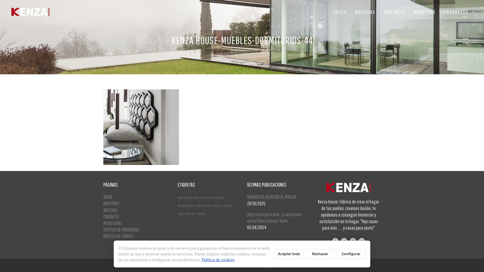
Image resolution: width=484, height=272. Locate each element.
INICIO (107, 197)
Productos (221, 50)
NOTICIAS (110, 210)
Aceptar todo (289, 254)
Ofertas (190, 214)
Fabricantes (204, 206)
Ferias (218, 206)
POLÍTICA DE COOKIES (118, 236)
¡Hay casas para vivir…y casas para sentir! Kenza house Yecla (274, 217)
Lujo (181, 214)
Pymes (201, 214)
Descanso (200, 197)
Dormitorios (186, 206)
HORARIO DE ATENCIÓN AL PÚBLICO (271, 197)
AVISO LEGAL (112, 223)
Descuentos (217, 197)
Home (207, 50)
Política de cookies (218, 260)
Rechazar (320, 254)
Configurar (351, 254)
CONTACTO (110, 216)
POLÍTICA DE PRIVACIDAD (121, 229)
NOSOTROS (111, 203)
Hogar (229, 206)
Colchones (185, 197)
